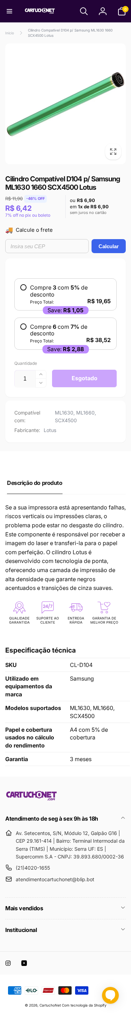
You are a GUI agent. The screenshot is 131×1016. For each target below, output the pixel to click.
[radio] (65, 294)
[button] (9, 11)
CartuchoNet (50, 1005)
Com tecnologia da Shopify (84, 1005)
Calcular (109, 246)
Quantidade (25, 363)
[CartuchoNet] (31, 799)
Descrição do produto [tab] (35, 482)
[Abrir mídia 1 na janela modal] (65, 103)
